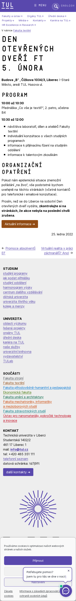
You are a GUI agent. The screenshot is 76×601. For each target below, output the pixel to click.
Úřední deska (56, 16)
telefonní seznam (15, 459)
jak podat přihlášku (16, 278)
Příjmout (38, 560)
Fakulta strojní (13, 378)
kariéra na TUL (13, 342)
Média (22, 20)
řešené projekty (14, 328)
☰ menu (40, 5)
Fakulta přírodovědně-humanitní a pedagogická (37, 388)
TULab (8, 361)
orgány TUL (11, 333)
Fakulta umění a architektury (23, 397)
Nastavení (38, 582)
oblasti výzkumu (14, 323)
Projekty (7, 20)
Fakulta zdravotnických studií (24, 411)
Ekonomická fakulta (17, 392)
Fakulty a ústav (11, 16)
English (67, 6)
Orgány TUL (34, 16)
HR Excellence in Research (18, 24)
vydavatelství (13, 356)
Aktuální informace (18, 224)
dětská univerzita (15, 297)
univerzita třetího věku (19, 301)
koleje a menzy (14, 306)
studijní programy (15, 273)
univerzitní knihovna (17, 352)
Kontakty (38, 20)
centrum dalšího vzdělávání (22, 292)
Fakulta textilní (22, 30)
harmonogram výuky (17, 287)
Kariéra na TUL (59, 20)
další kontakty (16, 472)
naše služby (11, 347)
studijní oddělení (14, 283)
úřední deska (12, 337)
